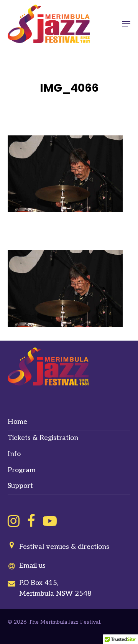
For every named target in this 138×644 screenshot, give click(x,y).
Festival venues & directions (64, 547)
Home (17, 422)
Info (14, 454)
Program (22, 470)
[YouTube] (50, 520)
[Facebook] (31, 520)
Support (20, 486)
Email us (32, 566)
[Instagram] (14, 520)
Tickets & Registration (43, 438)
